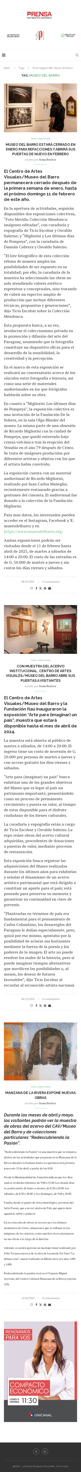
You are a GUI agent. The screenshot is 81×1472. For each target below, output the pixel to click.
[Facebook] (36, 1451)
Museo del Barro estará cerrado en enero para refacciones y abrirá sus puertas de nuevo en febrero (40, 149)
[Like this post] (31, 588)
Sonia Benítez (47, 159)
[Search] (77, 55)
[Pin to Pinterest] (45, 588)
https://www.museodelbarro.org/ (33, 531)
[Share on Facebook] (36, 588)
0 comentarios (51, 581)
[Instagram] (45, 1451)
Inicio (7, 68)
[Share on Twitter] (40, 588)
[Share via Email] (49, 588)
